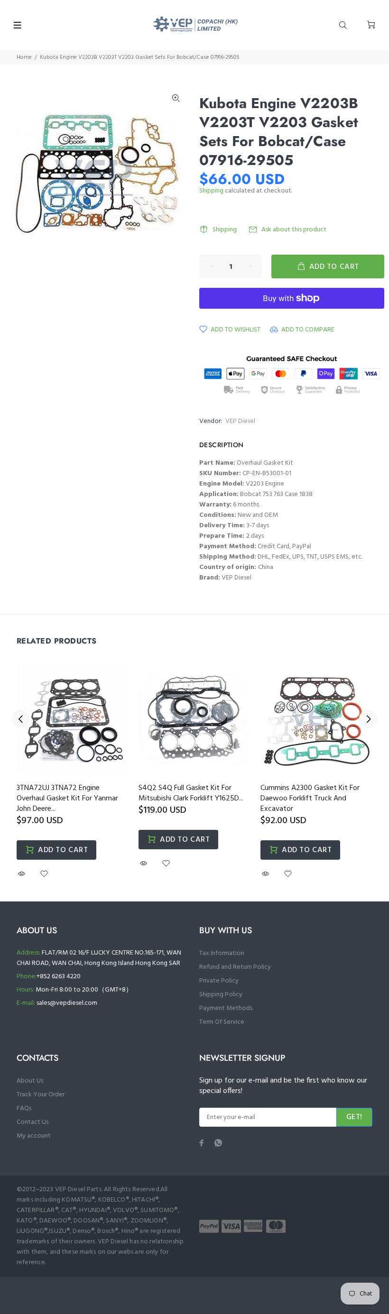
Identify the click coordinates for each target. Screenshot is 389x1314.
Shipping (211, 190)
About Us (30, 1080)
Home (24, 57)
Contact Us (32, 1122)
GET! (354, 1117)
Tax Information (221, 953)
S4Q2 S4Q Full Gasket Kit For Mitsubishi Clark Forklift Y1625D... (191, 793)
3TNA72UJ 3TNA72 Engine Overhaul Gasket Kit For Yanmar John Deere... (67, 798)
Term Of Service (221, 1022)
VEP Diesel (240, 421)
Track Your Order (41, 1094)
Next (368, 719)
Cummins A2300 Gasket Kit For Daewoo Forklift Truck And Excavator (310, 798)
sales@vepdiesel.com (67, 1003)
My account (34, 1135)
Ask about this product (293, 229)
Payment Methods (225, 1008)
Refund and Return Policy (235, 967)
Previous (21, 719)
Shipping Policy (220, 994)
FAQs (24, 1108)
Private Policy (219, 980)
